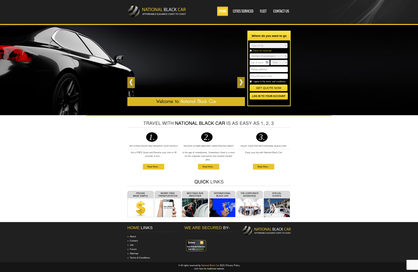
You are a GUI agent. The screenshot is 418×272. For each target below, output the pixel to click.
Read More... (153, 166)
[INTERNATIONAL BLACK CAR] (222, 216)
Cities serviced (243, 11)
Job (132, 245)
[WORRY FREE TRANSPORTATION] (168, 216)
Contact (134, 240)
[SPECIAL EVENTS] (277, 216)
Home (222, 11)
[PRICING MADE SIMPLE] (140, 216)
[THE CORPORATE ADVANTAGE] (250, 216)
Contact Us (281, 11)
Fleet (263, 11)
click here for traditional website (209, 268)
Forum (133, 249)
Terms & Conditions (140, 257)
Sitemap (134, 253)
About (133, 236)
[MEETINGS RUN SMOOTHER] (195, 216)
